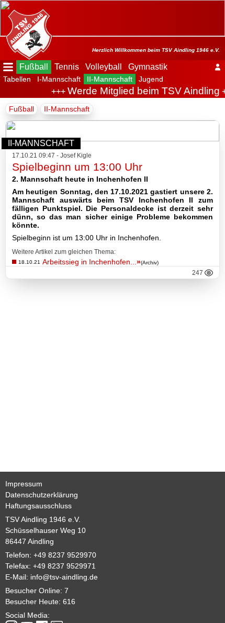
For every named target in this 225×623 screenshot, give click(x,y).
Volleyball (103, 66)
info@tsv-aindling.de (64, 577)
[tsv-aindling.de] (26, 31)
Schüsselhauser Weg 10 (45, 530)
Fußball (33, 66)
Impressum (23, 484)
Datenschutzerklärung (41, 495)
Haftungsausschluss (38, 506)
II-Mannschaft (109, 79)
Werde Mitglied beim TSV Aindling (141, 90)
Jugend (151, 79)
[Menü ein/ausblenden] (8, 67)
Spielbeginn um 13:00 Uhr (77, 167)
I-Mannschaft (59, 79)
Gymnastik (147, 66)
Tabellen (17, 79)
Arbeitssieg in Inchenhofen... (91, 262)
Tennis (66, 66)
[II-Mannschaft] (112, 138)
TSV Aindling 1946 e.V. (43, 519)
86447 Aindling (29, 541)
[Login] (217, 67)
